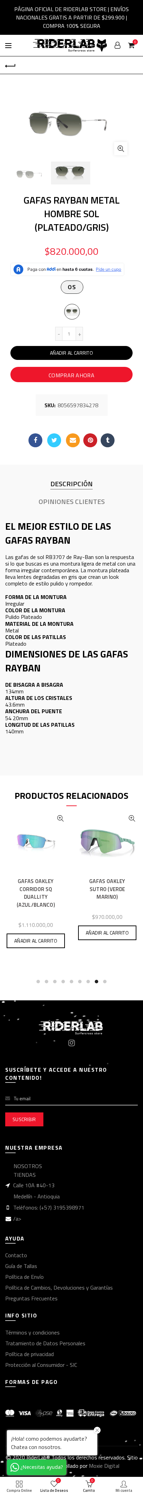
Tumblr (108, 440)
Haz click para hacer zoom (120, 148)
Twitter (54, 440)
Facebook (35, 440)
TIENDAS (25, 1175)
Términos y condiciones (32, 1332)
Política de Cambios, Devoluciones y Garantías (59, 1287)
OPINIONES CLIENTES (72, 501)
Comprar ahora (71, 375)
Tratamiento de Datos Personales (45, 1343)
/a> (17, 1218)
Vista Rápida (60, 818)
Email (73, 440)
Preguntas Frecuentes (31, 1298)
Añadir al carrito (71, 352)
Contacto (16, 1255)
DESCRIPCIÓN (71, 484)
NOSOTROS (28, 1166)
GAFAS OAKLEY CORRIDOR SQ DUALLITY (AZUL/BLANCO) (36, 893)
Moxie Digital (104, 1466)
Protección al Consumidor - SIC (41, 1365)
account (117, 45)
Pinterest (90, 440)
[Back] (10, 65)
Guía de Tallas (21, 1266)
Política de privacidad (29, 1354)
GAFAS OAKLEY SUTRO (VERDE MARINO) (107, 889)
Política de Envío (24, 1277)
